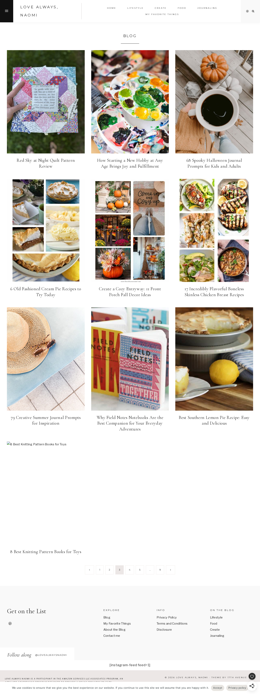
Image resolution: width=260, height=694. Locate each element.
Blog (106, 617)
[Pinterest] (247, 11)
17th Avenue (237, 677)
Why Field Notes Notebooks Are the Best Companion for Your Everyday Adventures (130, 423)
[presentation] (46, 101)
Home (111, 8)
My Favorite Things (162, 14)
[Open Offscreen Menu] (6, 11)
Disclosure (164, 629)
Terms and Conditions (172, 623)
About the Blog (114, 629)
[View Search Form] (253, 11)
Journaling (217, 636)
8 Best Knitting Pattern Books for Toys (45, 551)
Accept (217, 687)
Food (213, 623)
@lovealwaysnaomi (51, 655)
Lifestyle (216, 617)
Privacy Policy (167, 617)
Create (161, 8)
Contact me (111, 636)
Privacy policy (237, 687)
